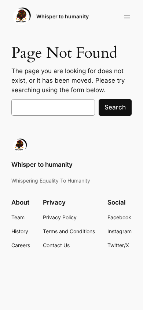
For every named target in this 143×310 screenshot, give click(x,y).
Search (115, 107)
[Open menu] (127, 16)
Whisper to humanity (62, 16)
